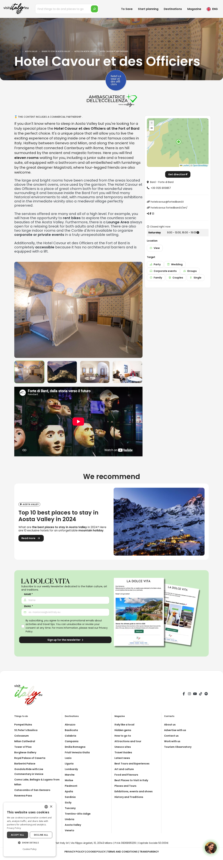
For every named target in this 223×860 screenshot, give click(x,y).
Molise (69, 780)
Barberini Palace (24, 763)
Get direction (176, 174)
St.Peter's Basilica (25, 730)
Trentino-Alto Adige (78, 813)
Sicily (68, 802)
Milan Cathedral (24, 741)
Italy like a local (124, 724)
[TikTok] (200, 694)
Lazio (68, 758)
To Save (127, 9)
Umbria (69, 819)
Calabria (70, 735)
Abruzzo (70, 724)
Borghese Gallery (25, 752)
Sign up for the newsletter (64, 640)
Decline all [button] (41, 834)
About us (170, 724)
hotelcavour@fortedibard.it (167, 201)
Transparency (149, 851)
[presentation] (18, 310)
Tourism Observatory (177, 747)
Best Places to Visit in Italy (131, 780)
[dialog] (29, 829)
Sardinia (70, 797)
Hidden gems (122, 730)
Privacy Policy (74, 851)
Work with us (172, 741)
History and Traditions (128, 797)
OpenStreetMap (200, 165)
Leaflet (185, 165)
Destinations (173, 9)
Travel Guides (123, 752)
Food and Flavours (126, 774)
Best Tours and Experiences (131, 763)
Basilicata (71, 730)
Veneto (69, 830)
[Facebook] (183, 694)
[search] (94, 8)
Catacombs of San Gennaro (32, 790)
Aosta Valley (73, 825)
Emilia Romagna (75, 747)
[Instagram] (189, 694)
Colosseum (21, 735)
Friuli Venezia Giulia (77, 752)
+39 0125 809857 (161, 188)
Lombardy (71, 769)
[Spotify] (206, 694)
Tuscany (70, 808)
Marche (70, 774)
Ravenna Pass (23, 795)
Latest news (122, 758)
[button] (178, 141)
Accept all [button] (17, 834)
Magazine (194, 9)
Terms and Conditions (122, 851)
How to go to (122, 735)
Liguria (69, 763)
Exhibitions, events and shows (133, 791)
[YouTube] (195, 694)
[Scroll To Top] (217, 856)
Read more (28, 538)
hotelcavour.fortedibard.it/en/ (169, 207)
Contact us (171, 735)
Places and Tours (125, 786)
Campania (71, 741)
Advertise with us (175, 730)
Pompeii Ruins (23, 724)
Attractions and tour (127, 741)
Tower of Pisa (23, 747)
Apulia (69, 791)
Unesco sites (122, 747)
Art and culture (124, 769)
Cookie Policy (95, 851)
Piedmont (71, 786)
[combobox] (46, 806)
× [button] (51, 806)
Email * (28, 606)
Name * (28, 594)
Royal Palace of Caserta (29, 758)
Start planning (148, 9)
